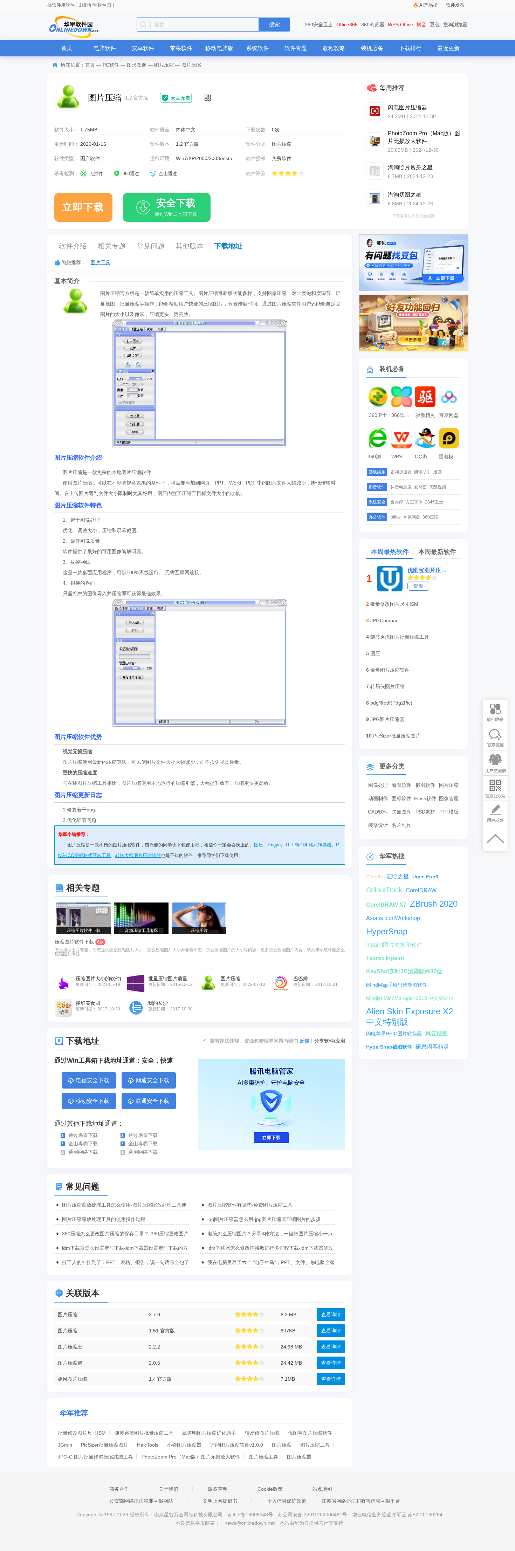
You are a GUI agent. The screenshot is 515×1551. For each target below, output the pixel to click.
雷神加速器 (401, 471)
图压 (258, 844)
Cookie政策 (270, 1489)
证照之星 (397, 876)
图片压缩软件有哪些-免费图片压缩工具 (250, 1205)
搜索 (274, 24)
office (396, 517)
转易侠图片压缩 (262, 1432)
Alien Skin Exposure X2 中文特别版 (409, 1012)
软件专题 (295, 48)
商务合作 (119, 1489)
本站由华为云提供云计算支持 (311, 1523)
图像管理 (449, 798)
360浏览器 (372, 24)
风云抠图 (436, 1033)
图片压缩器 (299, 1456)
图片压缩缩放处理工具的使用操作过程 (103, 1219)
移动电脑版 (219, 48)
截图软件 (425, 785)
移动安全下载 (92, 1101)
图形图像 (136, 64)
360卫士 (378, 415)
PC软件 (111, 64)
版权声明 (218, 1489)
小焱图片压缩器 (184, 1444)
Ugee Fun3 (425, 876)
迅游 (437, 471)
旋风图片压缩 (72, 1379)
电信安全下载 (92, 1080)
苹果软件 (181, 48)
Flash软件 (425, 798)
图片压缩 (164, 64)
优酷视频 (437, 487)
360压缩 (430, 517)
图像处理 (378, 785)
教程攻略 (334, 48)
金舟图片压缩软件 (390, 670)
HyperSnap (386, 931)
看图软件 (401, 785)
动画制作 (378, 798)
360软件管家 (402, 415)
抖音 (421, 24)
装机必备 (372, 48)
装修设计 (378, 825)
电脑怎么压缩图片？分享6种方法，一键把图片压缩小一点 (270, 1233)
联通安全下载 (152, 1101)
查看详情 (331, 1314)
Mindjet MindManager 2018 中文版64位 (410, 998)
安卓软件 (143, 48)
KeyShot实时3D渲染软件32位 (404, 971)
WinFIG (374, 876)
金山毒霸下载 (83, 1143)
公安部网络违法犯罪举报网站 (141, 1500)
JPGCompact (385, 620)
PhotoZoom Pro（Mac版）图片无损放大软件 (191, 1456)
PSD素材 (425, 812)
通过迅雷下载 (83, 1135)
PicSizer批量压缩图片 (104, 1444)
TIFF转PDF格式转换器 (308, 844)
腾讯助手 (422, 471)
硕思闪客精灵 (432, 1047)
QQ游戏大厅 (426, 456)
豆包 (435, 24)
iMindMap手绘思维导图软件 (396, 985)
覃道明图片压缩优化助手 (209, 1432)
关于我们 (168, 1489)
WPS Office (400, 24)
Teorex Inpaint (385, 958)
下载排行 (410, 48)
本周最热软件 (390, 551)
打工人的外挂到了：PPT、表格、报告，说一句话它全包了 (125, 1262)
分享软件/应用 (329, 1041)
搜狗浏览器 (455, 24)
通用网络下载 (83, 1152)
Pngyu (274, 844)
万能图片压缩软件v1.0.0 (236, 1444)
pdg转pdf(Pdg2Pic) (391, 703)
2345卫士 (434, 502)
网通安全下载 (152, 1080)
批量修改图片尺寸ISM (82, 1432)
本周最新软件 (437, 551)
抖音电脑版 (401, 487)
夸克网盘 (411, 517)
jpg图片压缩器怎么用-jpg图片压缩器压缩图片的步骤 (264, 1219)
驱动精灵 (425, 415)
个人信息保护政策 (286, 1500)
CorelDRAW (421, 890)
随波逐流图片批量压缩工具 (144, 1432)
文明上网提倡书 (220, 1500)
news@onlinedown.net (250, 1523)
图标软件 (401, 798)
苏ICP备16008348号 (250, 1514)
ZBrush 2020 (434, 903)
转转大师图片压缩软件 (138, 855)
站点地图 (322, 1489)
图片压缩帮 (70, 1363)
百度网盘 (449, 415)
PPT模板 (449, 812)
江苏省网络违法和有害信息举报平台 (361, 1500)
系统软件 (257, 48)
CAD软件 (378, 812)
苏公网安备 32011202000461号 (313, 1514)
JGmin (65, 1444)
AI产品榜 (428, 5)
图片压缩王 (70, 1347)
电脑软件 (105, 48)
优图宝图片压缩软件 (310, 1432)
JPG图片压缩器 (387, 719)
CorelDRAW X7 (386, 905)
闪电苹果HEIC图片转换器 (394, 1033)
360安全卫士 (319, 24)
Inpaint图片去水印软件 (394, 945)
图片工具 (100, 262)
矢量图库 (401, 812)
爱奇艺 (420, 487)
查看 (418, 586)
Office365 (347, 24)
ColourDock (384, 890)
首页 (66, 48)
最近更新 (448, 48)
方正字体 (414, 502)
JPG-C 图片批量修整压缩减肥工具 (95, 1456)
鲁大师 (397, 502)
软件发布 (455, 5)
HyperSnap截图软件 (389, 1047)
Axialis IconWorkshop (393, 918)
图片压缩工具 (315, 1444)
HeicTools (147, 1444)
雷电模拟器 (450, 456)
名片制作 (401, 825)
